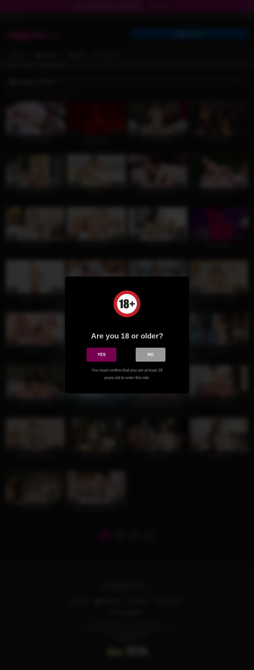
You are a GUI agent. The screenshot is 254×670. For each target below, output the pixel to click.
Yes (101, 354)
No (151, 354)
